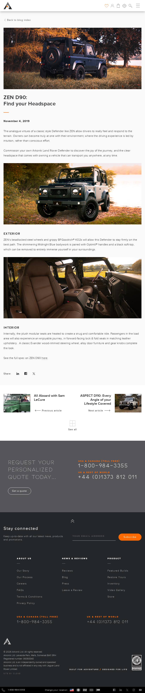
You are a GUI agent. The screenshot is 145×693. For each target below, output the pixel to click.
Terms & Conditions (29, 596)
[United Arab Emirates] (98, 690)
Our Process (25, 577)
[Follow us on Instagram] (133, 689)
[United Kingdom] (85, 690)
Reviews (81, 558)
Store (111, 596)
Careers (22, 583)
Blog (65, 577)
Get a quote (19, 490)
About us (24, 558)
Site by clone (12, 674)
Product (114, 558)
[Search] (130, 5)
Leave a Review (72, 590)
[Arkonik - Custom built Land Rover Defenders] (7, 5)
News (66, 558)
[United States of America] (72, 690)
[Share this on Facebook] (25, 373)
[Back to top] (72, 521)
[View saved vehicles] (106, 5)
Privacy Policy (26, 603)
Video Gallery (116, 590)
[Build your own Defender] (124, 5)
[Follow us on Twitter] (127, 689)
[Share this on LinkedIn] (17, 373)
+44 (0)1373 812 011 (107, 476)
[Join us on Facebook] (114, 689)
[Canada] (78, 690)
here (44, 358)
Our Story (23, 570)
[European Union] (91, 690)
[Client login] (112, 5)
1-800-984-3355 (103, 465)
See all (72, 429)
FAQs (20, 590)
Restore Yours (117, 577)
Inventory (114, 583)
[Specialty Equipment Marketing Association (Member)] (136, 662)
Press (65, 583)
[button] (138, 5)
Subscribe (130, 537)
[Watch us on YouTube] (140, 689)
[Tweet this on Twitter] (33, 373)
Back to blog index (19, 20)
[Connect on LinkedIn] (120, 689)
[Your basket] (118, 6)
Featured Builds (118, 570)
